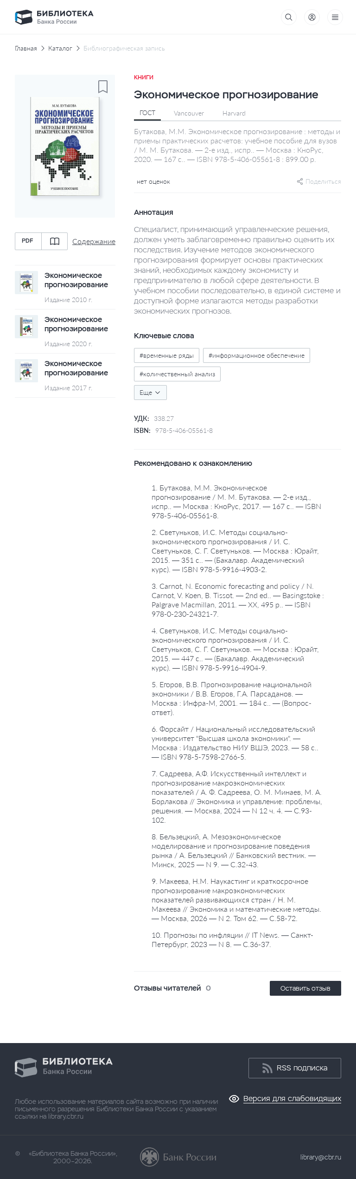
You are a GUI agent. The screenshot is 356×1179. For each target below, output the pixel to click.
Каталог (60, 48)
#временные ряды (167, 355)
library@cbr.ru (320, 1157)
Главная (26, 48)
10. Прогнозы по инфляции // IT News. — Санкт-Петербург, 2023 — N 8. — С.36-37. (232, 939)
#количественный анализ (177, 374)
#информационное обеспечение (257, 355)
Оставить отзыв (305, 988)
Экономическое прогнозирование (76, 280)
